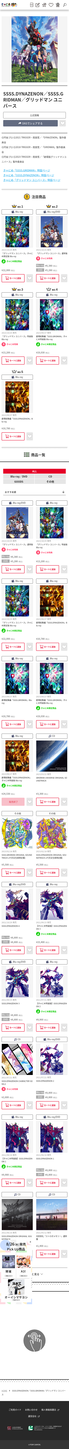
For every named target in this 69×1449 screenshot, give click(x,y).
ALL (34, 471)
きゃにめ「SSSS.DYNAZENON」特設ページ (28, 175)
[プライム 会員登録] (44, 5)
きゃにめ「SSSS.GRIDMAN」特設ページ (26, 170)
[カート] (58, 5)
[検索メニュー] (64, 5)
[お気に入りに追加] (62, 123)
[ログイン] (31, 5)
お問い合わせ (31, 1409)
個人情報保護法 (48, 1409)
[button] (34, 115)
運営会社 (32, 1416)
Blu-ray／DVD (18, 476)
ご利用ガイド (15, 1409)
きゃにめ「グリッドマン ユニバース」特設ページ (31, 180)
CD (50, 476)
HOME (4, 1390)
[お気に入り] (51, 5)
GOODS (18, 481)
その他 (50, 481)
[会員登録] (38, 5)
